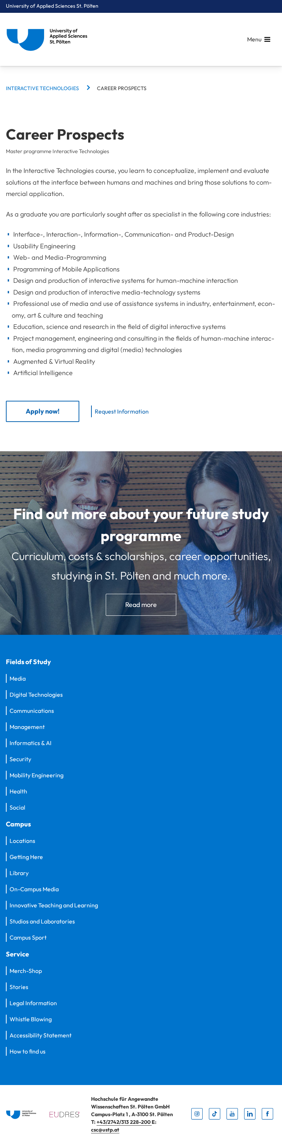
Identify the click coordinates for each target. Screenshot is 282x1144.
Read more (141, 604)
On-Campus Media (34, 889)
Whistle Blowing (31, 1019)
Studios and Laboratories (42, 921)
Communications (32, 710)
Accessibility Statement (41, 1035)
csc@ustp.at (105, 1129)
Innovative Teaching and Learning (54, 905)
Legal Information (33, 1003)
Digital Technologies (36, 694)
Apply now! (42, 411)
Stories (19, 987)
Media (18, 678)
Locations (22, 840)
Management (27, 726)
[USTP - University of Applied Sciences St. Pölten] (49, 39)
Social (17, 807)
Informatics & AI (30, 743)
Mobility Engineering (37, 775)
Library (19, 873)
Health (18, 791)
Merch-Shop (26, 970)
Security (20, 759)
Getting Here (26, 856)
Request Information (122, 411)
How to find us (28, 1051)
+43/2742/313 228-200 (124, 1122)
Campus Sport (28, 937)
